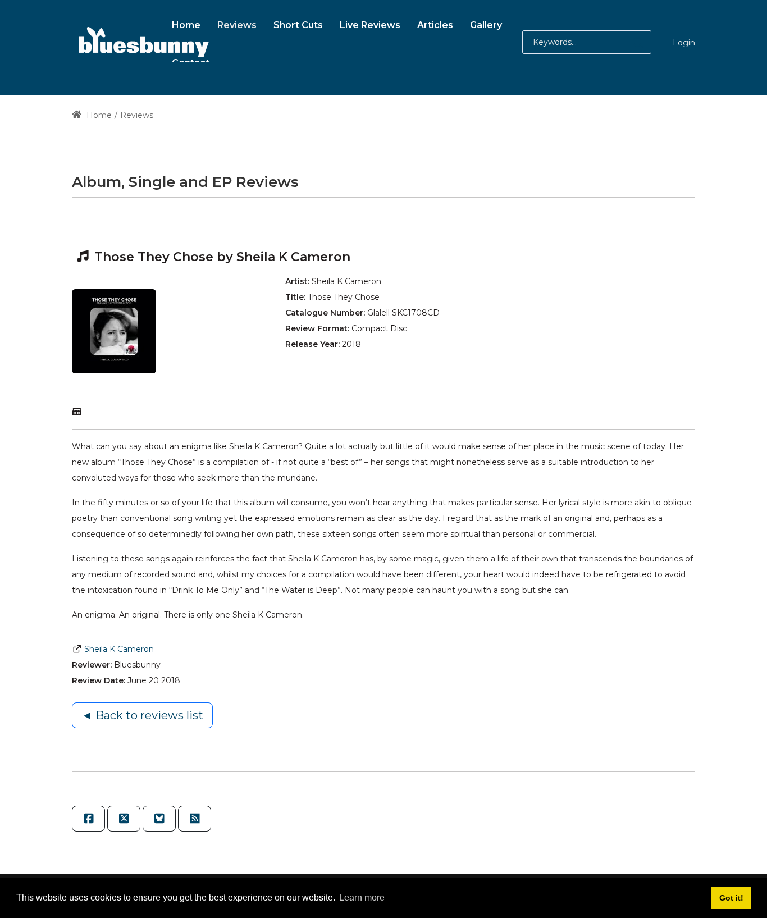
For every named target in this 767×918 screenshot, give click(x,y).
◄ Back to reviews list (142, 715)
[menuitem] (186, 23)
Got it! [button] (731, 897)
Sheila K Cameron (119, 649)
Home (98, 115)
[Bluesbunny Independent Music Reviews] (142, 42)
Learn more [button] (362, 897)
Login (684, 43)
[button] (627, 42)
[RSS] (194, 819)
